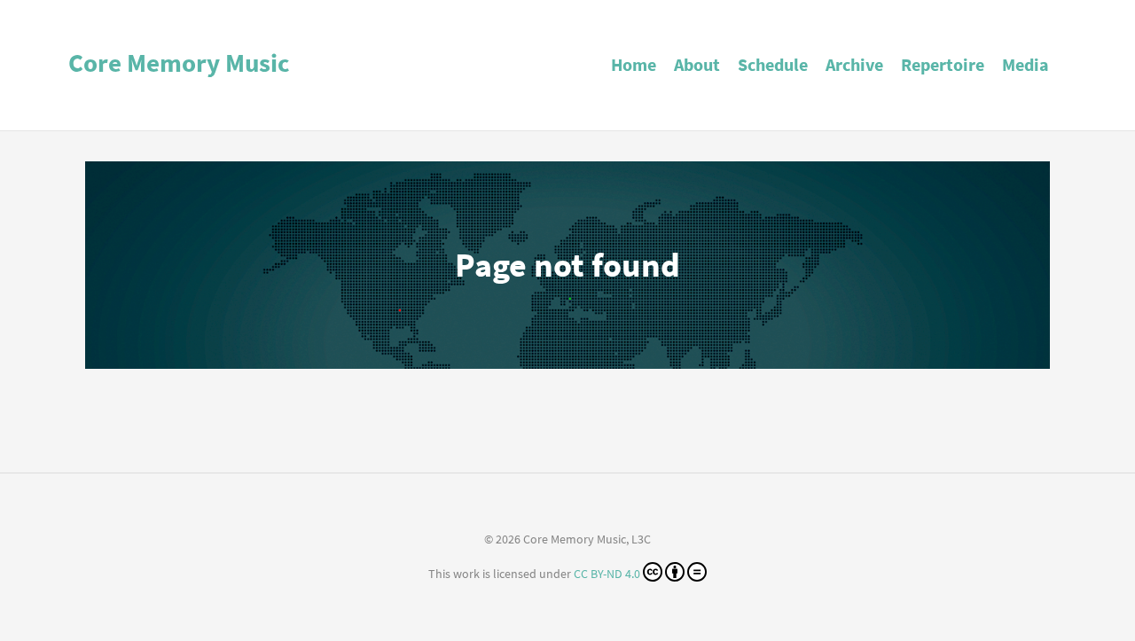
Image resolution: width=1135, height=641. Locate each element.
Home (633, 64)
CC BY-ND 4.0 (607, 574)
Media (1025, 64)
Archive (854, 64)
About (697, 64)
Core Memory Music (179, 63)
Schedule (773, 64)
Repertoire (942, 64)
